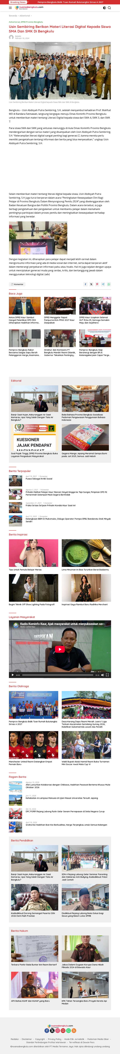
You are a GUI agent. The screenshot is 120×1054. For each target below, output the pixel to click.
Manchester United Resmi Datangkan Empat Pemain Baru (30, 763)
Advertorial (14, 22)
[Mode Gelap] (104, 7)
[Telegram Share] (103, 284)
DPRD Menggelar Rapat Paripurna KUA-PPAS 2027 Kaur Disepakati (59, 320)
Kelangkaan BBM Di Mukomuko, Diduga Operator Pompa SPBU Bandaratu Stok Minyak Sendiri (68, 520)
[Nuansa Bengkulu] (29, 8)
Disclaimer (27, 1039)
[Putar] (12, 675)
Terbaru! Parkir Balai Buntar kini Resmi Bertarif (34, 964)
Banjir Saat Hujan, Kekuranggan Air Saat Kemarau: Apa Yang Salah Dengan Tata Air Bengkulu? (32, 417)
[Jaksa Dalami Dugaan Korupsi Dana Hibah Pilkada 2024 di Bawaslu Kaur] (85, 948)
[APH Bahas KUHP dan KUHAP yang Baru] (34, 985)
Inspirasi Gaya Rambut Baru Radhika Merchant (85, 604)
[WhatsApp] (68, 1030)
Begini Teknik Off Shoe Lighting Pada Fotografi (32, 604)
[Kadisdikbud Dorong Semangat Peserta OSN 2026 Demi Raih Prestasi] (34, 897)
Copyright (40, 1039)
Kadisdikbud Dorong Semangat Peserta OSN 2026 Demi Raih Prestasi (33, 914)
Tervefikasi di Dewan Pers (81, 1042)
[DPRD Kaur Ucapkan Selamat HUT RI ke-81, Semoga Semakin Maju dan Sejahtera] (95, 306)
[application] (60, 649)
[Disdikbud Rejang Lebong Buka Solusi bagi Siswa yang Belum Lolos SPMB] (85, 897)
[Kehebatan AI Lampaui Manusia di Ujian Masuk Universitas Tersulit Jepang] (15, 800)
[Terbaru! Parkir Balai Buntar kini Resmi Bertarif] (34, 948)
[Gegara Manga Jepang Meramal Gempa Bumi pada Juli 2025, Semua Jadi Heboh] (85, 437)
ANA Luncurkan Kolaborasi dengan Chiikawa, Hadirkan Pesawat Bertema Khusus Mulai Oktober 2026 (68, 786)
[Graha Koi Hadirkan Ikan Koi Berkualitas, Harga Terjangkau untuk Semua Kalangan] (15, 826)
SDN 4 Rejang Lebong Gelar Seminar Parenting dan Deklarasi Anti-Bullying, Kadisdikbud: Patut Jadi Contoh (84, 877)
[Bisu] (102, 675)
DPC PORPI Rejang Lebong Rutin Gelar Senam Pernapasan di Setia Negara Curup (65, 811)
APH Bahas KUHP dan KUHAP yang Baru (30, 1001)
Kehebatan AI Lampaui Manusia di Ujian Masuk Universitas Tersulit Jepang (62, 798)
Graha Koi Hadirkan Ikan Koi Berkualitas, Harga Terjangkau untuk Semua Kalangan (66, 825)
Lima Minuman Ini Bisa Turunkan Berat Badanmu (85, 569)
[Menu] (11, 7)
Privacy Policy (54, 1039)
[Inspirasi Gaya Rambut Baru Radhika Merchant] (86, 588)
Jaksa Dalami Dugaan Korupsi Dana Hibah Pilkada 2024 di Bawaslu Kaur (83, 966)
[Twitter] (52, 1030)
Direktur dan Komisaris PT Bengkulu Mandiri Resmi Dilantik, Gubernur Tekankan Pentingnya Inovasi (60, 353)
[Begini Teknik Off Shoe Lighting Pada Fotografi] (33, 588)
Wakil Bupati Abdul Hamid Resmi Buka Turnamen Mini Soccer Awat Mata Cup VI (85, 763)
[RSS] (74, 1030)
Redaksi (15, 1039)
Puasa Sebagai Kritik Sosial (39, 478)
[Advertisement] (60, 168)
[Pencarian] (109, 7)
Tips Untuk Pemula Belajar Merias (25, 569)
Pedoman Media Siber (98, 1039)
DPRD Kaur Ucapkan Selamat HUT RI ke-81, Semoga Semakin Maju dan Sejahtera (94, 320)
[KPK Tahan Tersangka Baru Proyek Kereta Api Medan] (85, 985)
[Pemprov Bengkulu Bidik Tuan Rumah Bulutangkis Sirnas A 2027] (33, 705)
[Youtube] (63, 1030)
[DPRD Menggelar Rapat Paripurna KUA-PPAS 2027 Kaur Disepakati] (60, 306)
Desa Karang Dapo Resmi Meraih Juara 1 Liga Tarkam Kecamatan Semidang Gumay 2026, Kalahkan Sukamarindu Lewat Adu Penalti (84, 724)
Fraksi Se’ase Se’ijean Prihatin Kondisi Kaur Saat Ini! (51, 505)
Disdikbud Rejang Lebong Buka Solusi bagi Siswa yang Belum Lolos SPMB (82, 914)
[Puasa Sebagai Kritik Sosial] (15, 480)
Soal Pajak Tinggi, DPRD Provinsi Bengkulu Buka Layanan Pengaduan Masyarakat (34, 454)
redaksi (18, 36)
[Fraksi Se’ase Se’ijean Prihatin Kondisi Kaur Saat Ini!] (15, 507)
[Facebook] (46, 1030)
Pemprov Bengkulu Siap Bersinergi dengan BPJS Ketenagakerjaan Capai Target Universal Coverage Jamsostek (94, 353)
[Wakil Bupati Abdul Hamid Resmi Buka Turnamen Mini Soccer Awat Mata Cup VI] (86, 745)
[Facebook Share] (85, 284)
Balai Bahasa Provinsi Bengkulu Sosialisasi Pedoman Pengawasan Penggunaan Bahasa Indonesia (83, 417)
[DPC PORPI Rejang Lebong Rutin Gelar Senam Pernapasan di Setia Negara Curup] (15, 813)
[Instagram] (57, 1030)
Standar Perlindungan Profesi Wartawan (46, 1042)
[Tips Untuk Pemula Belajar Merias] (33, 553)
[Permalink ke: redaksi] (11, 37)
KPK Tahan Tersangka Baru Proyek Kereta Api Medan (84, 1002)
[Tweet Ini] (91, 284)
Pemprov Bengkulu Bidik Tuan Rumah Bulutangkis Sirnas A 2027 (33, 723)
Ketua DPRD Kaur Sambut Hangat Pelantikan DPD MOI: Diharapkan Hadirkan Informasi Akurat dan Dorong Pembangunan (24, 320)
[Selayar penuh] (107, 675)
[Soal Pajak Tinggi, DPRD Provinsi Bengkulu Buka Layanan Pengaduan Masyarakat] (34, 437)
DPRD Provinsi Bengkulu (32, 22)
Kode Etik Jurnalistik (74, 1039)
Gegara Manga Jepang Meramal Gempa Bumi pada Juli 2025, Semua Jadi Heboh (84, 454)
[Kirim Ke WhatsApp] (109, 284)
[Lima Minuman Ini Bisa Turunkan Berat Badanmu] (86, 553)
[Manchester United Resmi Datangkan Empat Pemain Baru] (33, 745)
